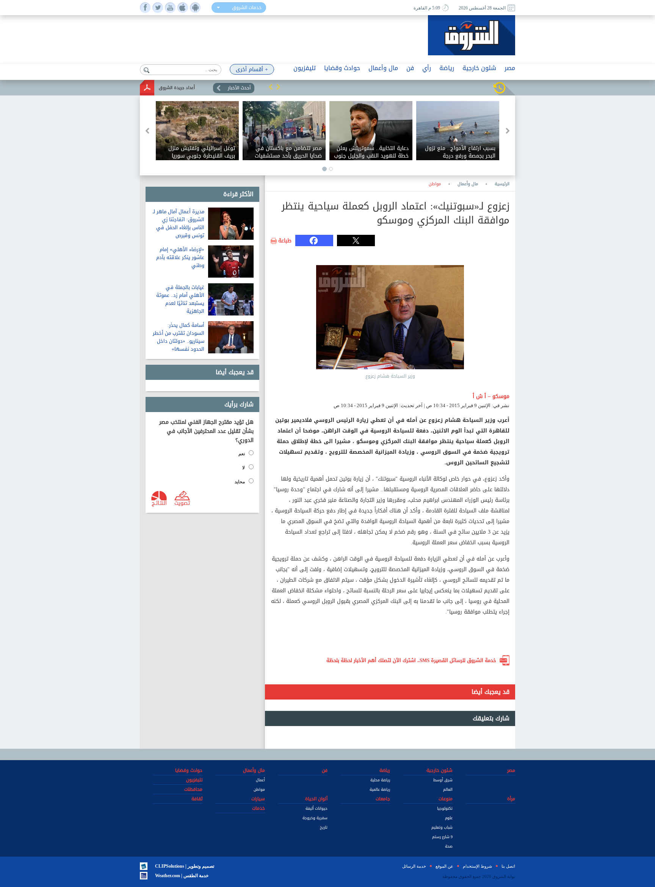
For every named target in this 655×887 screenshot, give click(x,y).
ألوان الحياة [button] (316, 799)
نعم (241, 453)
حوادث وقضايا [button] (342, 68)
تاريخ (324, 827)
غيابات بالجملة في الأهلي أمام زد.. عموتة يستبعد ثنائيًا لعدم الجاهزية (180, 299)
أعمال (260, 780)
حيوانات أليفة (317, 808)
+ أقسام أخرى (252, 69)
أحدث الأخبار (239, 88)
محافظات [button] (193, 789)
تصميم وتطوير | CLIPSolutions (184, 866)
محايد (240, 481)
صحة (449, 846)
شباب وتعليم (442, 827)
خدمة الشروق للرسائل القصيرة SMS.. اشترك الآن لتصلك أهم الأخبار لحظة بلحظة (411, 660)
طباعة (284, 241)
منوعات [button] (446, 799)
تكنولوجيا (445, 808)
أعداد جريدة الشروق (177, 88)
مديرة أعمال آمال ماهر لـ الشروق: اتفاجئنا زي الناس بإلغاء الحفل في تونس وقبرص (178, 223)
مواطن (435, 184)
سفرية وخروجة (315, 817)
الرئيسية (502, 184)
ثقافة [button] (196, 799)
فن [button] (410, 68)
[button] (271, 87)
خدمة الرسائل (414, 866)
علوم (449, 817)
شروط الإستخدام (477, 866)
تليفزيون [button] (304, 68)
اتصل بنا (508, 866)
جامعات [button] (383, 799)
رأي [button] (426, 68)
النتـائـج (159, 502)
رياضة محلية (380, 780)
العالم (448, 789)
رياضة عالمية (380, 789)
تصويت (182, 502)
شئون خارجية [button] (479, 68)
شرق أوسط (443, 780)
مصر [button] (510, 68)
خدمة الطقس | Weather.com (181, 875)
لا (243, 467)
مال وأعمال (468, 184)
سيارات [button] (258, 799)
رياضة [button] (446, 68)
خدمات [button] (258, 808)
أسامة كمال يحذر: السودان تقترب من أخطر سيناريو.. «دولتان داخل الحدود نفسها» (178, 337)
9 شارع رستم (442, 836)
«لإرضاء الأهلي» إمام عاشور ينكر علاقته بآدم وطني (180, 257)
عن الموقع (444, 866)
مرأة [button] (511, 799)
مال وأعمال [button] (383, 68)
